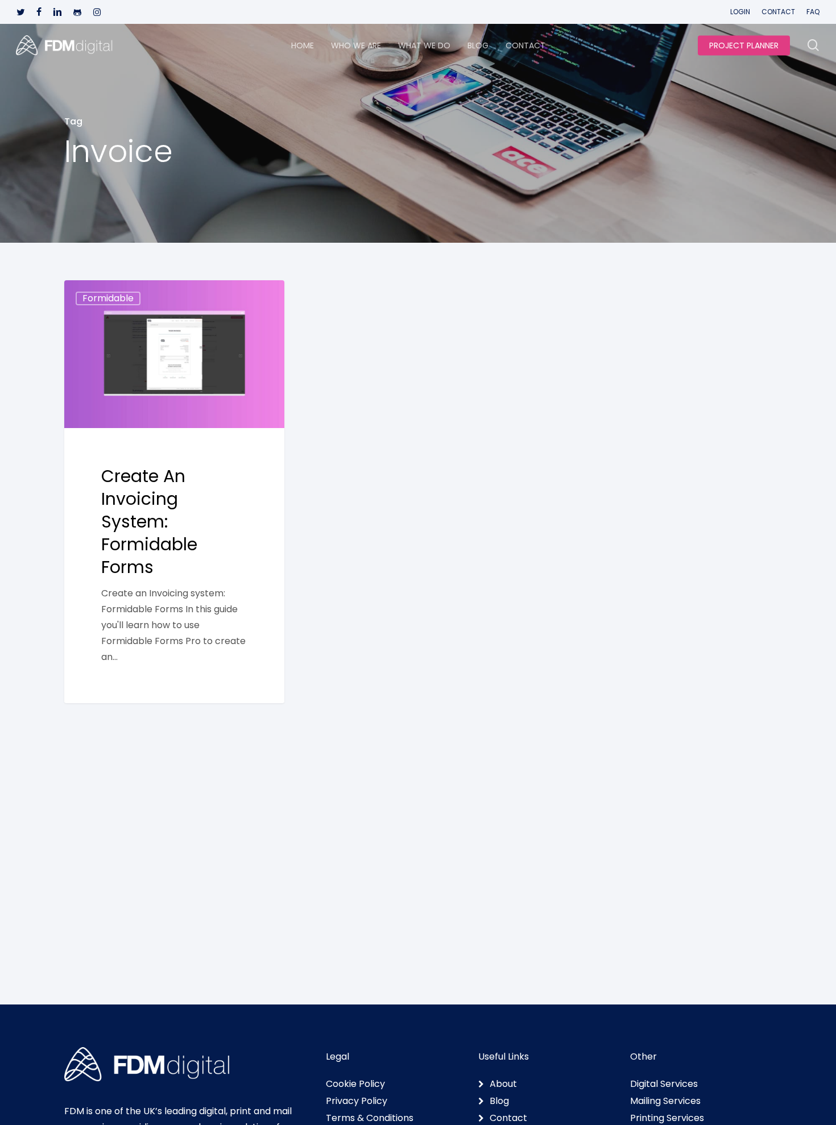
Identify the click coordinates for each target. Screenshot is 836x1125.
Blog (499, 1101)
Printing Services (667, 1118)
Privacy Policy (356, 1101)
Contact (508, 1118)
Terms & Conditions (369, 1118)
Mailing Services (665, 1101)
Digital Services (664, 1084)
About (503, 1084)
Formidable (108, 298)
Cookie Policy (355, 1084)
